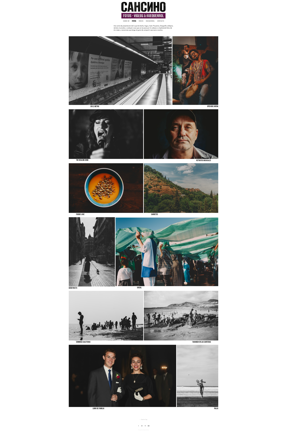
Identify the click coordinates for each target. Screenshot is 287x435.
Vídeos (141, 21)
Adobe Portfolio (146, 429)
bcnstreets (73, 288)
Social (139, 287)
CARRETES (154, 214)
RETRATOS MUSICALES (203, 160)
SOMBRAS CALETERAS (83, 342)
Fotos (134, 21)
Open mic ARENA (212, 106)
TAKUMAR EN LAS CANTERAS (201, 342)
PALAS (216, 408)
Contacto (160, 21)
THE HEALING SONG (82, 160)
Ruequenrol (150, 21)
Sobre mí (126, 21)
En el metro (94, 106)
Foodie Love (80, 214)
